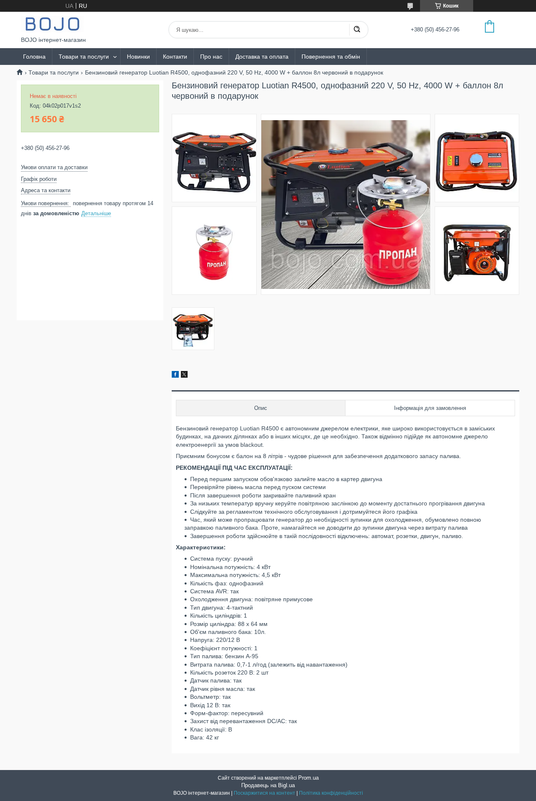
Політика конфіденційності (331, 793)
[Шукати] (356, 30)
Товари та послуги (84, 56)
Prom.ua (308, 778)
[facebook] (175, 375)
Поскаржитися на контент (264, 793)
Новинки (138, 56)
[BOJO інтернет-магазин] (52, 24)
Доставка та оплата (262, 56)
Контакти (175, 56)
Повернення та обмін (331, 56)
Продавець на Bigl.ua (268, 785)
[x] (184, 375)
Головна (34, 56)
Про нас (211, 56)
